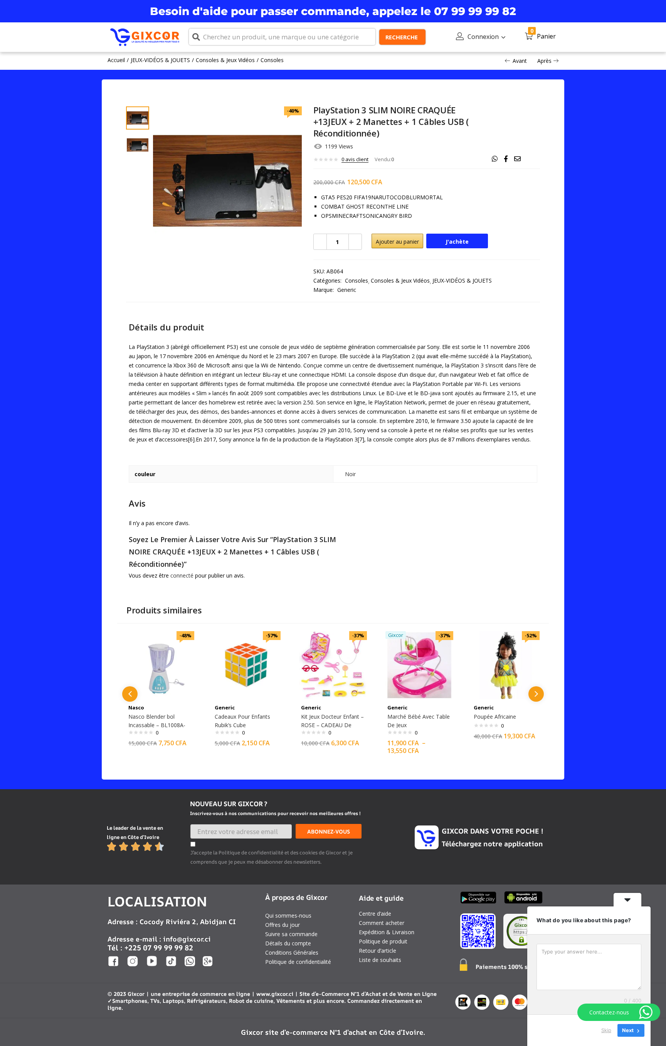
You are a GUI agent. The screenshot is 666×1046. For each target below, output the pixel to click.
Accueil (116, 60)
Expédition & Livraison (386, 932)
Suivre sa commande (291, 934)
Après (544, 60)
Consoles (272, 60)
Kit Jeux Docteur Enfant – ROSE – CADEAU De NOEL (332, 725)
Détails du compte (288, 943)
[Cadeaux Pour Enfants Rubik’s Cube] (247, 664)
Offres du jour (282, 924)
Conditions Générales (291, 952)
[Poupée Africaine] (506, 664)
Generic (346, 289)
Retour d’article (377, 950)
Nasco (136, 707)
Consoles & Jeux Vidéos (225, 60)
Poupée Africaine (495, 716)
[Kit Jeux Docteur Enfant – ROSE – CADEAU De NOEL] (333, 664)
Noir (350, 474)
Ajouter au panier (397, 241)
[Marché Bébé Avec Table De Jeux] (419, 664)
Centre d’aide (375, 913)
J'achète (457, 241)
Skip (606, 1030)
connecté (181, 575)
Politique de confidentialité (298, 961)
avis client (354, 159)
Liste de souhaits (380, 959)
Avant (520, 60)
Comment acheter (381, 922)
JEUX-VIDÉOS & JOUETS (160, 60)
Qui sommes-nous (288, 915)
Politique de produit (383, 941)
